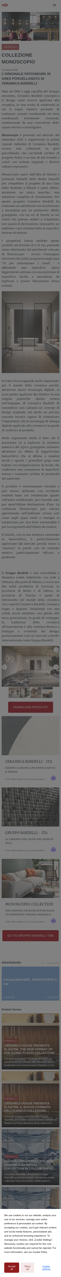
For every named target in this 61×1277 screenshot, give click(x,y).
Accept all (11, 1267)
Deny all (27, 1267)
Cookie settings (46, 1267)
